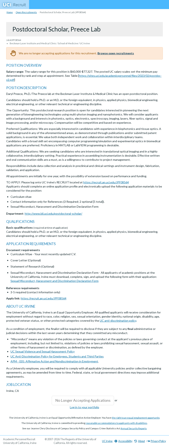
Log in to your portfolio (84, 407)
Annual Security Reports (134, 428)
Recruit (19, 4)
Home (10, 12)
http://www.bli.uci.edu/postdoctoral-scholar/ (53, 213)
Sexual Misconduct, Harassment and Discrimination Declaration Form (55, 281)
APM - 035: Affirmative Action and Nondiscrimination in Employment (54, 361)
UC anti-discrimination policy (118, 320)
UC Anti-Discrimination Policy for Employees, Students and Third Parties (57, 356)
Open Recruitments (26, 12)
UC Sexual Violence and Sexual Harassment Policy (43, 351)
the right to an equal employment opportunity (136, 417)
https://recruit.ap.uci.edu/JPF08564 (106, 182)
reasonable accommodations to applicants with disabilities (116, 423)
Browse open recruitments (115, 53)
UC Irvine (107, 441)
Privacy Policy (158, 441)
